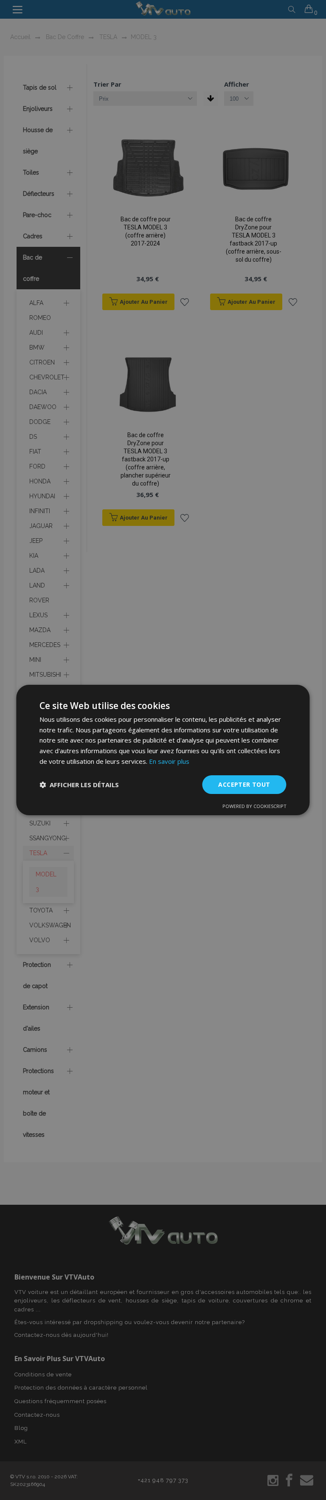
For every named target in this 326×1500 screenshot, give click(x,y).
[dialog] (163, 750)
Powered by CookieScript (254, 806)
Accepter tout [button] (244, 784)
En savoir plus (169, 761)
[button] (79, 784)
